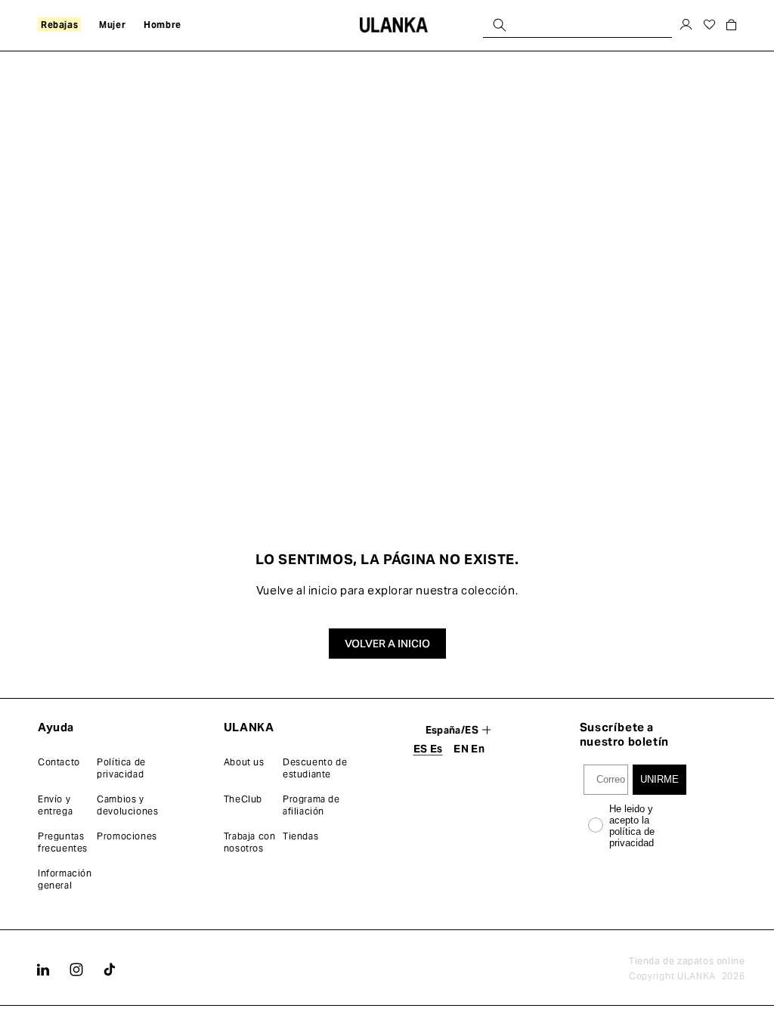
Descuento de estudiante (315, 768)
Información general (65, 879)
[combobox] (577, 24)
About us (244, 762)
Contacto (59, 762)
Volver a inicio (387, 643)
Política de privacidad (121, 768)
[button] (731, 24)
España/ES (452, 730)
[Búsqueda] (499, 24)
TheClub (243, 799)
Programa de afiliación (311, 805)
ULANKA (696, 976)
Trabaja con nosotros (250, 842)
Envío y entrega (55, 805)
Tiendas (300, 836)
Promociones (127, 836)
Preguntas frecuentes (63, 842)
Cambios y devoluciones (127, 805)
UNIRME (659, 779)
